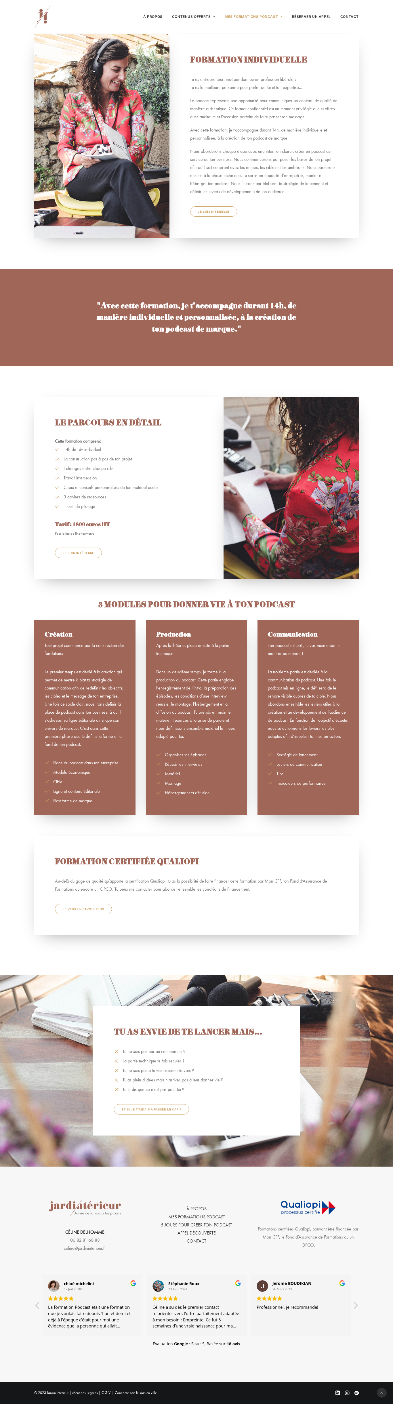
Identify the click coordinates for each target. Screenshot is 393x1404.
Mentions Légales (85, 1392)
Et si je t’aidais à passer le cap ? (151, 1109)
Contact (349, 16)
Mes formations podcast (251, 16)
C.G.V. (106, 1392)
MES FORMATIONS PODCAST (196, 1217)
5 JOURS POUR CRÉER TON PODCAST (196, 1225)
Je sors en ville (146, 1392)
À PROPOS (196, 1209)
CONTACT (196, 1241)
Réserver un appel (311, 16)
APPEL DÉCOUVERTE (197, 1233)
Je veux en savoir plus (83, 909)
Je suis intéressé (213, 211)
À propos (153, 16)
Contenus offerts (191, 16)
